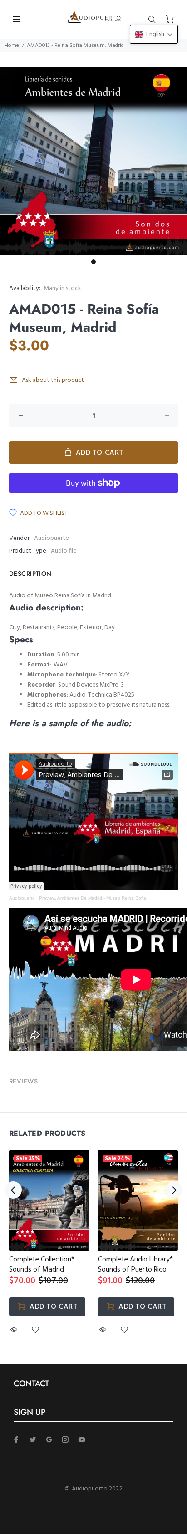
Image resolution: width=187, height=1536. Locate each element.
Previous (13, 1190)
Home (12, 45)
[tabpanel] (93, 161)
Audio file (64, 551)
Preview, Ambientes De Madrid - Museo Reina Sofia (92, 897)
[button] (153, 34)
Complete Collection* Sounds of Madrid (41, 1265)
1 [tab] (93, 261)
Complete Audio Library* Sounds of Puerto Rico (135, 1265)
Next (173, 1190)
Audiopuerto (51, 538)
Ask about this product (53, 380)
